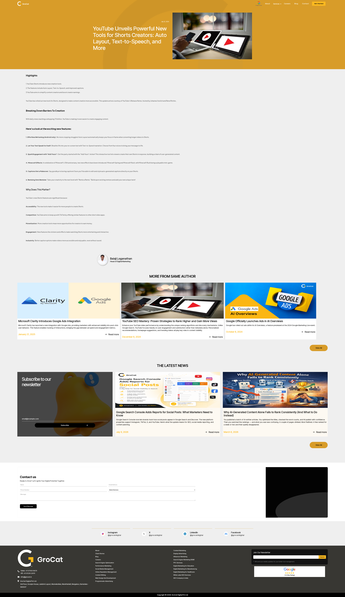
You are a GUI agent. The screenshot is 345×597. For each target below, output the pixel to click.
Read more (113, 334)
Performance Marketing (103, 566)
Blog (296, 3)
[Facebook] (226, 534)
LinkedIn (194, 532)
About (267, 3)
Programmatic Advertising (104, 581)
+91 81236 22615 (29, 573)
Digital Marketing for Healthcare (184, 572)
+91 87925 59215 (31, 571)
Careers (287, 3)
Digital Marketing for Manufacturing (185, 569)
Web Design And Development (105, 578)
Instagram (113, 532)
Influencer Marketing (180, 556)
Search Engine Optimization (104, 563)
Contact (305, 3)
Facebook (236, 532)
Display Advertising (179, 553)
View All (319, 348)
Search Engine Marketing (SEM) (183, 560)
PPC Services (177, 563)
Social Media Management (104, 569)
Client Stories (99, 553)
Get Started (318, 4)
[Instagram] (103, 534)
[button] (277, 3)
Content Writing (100, 575)
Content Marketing (179, 550)
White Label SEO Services (182, 575)
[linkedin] (185, 534)
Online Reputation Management (106, 572)
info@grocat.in (26, 577)
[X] (144, 534)
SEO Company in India (180, 578)
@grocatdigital (114, 535)
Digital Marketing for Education (183, 566)
